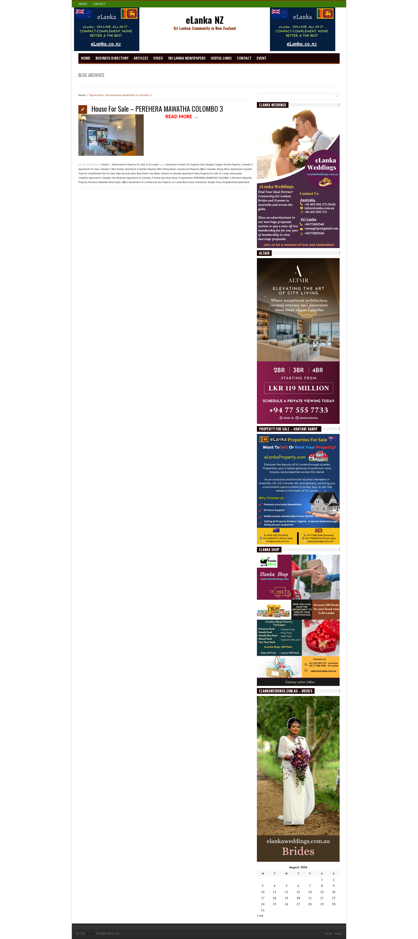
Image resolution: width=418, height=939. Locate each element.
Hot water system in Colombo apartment (171, 173)
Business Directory (112, 58)
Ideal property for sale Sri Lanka (211, 173)
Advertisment (119, 164)
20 (298, 898)
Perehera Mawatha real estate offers (108, 182)
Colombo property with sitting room (156, 169)
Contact (99, 4)
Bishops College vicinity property (223, 164)
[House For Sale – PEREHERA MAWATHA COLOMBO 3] (111, 138)
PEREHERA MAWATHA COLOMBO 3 (212, 177)
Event (261, 58)
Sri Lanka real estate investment (189, 182)
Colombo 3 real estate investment (118, 169)
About (83, 4)
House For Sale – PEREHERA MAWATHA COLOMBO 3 (157, 108)
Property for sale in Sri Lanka (142, 164)
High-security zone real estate (132, 173)
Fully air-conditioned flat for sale (96, 173)
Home (85, 58)
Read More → (182, 116)
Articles (141, 58)
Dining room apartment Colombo (234, 169)
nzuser (105, 164)
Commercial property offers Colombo (196, 169)
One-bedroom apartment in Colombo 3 (132, 177)
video (158, 58)
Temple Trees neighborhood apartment (228, 182)
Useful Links (221, 58)
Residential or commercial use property (150, 182)
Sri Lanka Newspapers (187, 58)
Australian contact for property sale (185, 164)
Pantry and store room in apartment (173, 177)
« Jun (260, 915)
